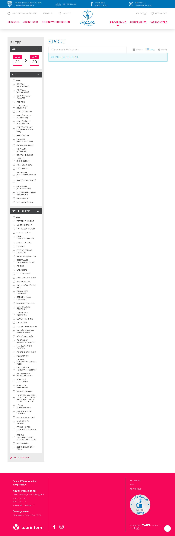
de (145, 13)
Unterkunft (138, 22)
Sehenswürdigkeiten (56, 22)
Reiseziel (13, 22)
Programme (118, 22)
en (141, 13)
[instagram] (63, 526)
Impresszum (135, 481)
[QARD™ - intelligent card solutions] (146, 525)
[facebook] (56, 526)
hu (137, 13)
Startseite (47, 13)
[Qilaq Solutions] (136, 528)
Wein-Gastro (159, 22)
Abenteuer (30, 22)
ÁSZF (132, 485)
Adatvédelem (136, 489)
